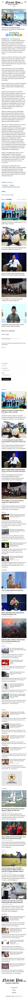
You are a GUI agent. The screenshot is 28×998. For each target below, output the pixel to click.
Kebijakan (14, 992)
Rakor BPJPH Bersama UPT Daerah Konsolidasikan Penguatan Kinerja (17, 736)
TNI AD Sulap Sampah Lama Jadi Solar (12, 590)
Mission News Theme (10, 996)
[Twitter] (10, 35)
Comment (3, 347)
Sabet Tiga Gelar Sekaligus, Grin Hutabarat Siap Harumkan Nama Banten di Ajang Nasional (17, 685)
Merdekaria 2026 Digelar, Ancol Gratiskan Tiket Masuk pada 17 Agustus (16, 661)
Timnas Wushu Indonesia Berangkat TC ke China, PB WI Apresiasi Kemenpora (14, 837)
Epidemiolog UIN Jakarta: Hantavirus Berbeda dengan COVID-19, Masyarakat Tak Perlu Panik (18, 929)
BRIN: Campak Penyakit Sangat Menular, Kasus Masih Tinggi (16, 952)
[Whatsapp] (12, 35)
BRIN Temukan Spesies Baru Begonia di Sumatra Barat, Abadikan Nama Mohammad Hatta (18, 544)
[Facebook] (7, 35)
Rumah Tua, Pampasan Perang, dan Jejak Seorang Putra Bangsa (17, 672)
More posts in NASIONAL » (21, 199)
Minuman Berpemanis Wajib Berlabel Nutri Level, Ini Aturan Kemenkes (17, 964)
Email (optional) (5, 368)
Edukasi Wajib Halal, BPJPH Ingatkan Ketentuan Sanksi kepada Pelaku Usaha (18, 761)
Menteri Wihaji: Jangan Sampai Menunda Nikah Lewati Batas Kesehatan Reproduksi (13, 470)
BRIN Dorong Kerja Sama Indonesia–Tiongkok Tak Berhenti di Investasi (17, 515)
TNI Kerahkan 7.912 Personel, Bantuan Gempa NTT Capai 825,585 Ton (13, 501)
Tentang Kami (14, 987)
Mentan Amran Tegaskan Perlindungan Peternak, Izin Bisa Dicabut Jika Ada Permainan (17, 725)
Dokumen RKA (5, 185)
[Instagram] (15, 35)
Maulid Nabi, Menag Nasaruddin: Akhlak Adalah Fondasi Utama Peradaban (13, 325)
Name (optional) (5, 363)
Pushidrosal (12, 185)
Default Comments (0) (6, 338)
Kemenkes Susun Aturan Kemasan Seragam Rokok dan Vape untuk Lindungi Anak (17, 941)
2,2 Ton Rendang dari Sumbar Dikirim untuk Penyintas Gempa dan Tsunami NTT (14, 440)
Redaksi (14, 990)
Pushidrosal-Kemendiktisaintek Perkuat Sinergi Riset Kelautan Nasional (16, 557)
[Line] (18, 35)
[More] (21, 35)
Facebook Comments (16, 338)
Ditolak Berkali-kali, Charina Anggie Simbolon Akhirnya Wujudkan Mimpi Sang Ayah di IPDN (17, 695)
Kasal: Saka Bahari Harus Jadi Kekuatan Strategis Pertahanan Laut (13, 613)
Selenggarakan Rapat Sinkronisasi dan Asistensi (11, 186)
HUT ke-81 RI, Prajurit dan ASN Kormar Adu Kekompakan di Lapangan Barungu (18, 649)
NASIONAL (10, 182)
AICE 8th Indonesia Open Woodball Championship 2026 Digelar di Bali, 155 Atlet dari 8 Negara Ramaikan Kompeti (12, 869)
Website (3, 372)
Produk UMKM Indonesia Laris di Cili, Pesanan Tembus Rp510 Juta (18, 748)
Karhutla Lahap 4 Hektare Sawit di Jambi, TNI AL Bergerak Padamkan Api (13, 640)
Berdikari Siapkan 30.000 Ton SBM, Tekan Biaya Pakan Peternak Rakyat (17, 712)
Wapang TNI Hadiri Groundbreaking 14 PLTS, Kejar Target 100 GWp (13, 411)
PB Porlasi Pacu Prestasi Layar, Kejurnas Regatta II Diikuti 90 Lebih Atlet (13, 809)
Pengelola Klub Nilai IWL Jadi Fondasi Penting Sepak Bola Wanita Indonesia (12, 901)
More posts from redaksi (8, 194)
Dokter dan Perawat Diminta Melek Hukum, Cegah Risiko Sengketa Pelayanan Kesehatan (17, 918)
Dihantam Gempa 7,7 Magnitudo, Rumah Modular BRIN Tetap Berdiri (17, 530)
